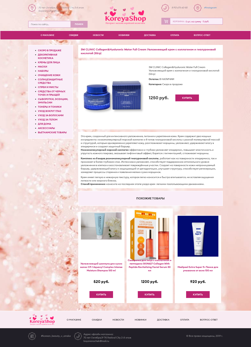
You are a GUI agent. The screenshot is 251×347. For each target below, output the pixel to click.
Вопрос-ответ (202, 35)
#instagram (210, 7)
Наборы (43, 70)
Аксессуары (46, 128)
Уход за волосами (51, 115)
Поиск (79, 24)
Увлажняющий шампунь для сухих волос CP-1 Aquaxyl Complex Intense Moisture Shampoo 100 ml (101, 267)
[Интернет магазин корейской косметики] (125, 15)
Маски (42, 66)
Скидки (73, 35)
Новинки (123, 35)
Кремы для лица (49, 62)
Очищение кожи (49, 75)
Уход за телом (47, 119)
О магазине (47, 35)
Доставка (150, 35)
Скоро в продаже (49, 50)
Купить (187, 97)
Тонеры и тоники (49, 106)
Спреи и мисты (48, 87)
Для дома (44, 123)
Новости (98, 35)
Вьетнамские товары (52, 132)
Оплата (174, 35)
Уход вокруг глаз (49, 111)
